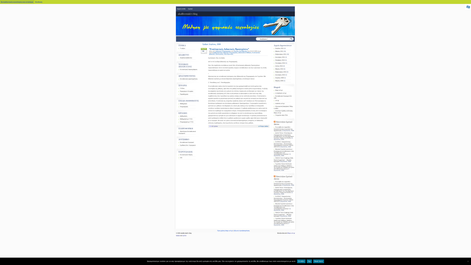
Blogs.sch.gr (291, 233)
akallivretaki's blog (187, 13)
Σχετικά (190, 9)
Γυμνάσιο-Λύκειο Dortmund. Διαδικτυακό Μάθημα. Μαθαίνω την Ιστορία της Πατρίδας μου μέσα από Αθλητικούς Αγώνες (284, 166)
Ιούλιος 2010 (279, 66)
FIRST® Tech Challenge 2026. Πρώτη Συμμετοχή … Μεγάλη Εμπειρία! (283, 159)
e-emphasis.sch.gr (280, 93)
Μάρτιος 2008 (279, 80)
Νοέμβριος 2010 (280, 60)
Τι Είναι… (183, 88)
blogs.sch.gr (279, 90)
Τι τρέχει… (183, 48)
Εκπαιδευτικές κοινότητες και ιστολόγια (17, 2)
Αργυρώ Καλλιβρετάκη (240, 51)
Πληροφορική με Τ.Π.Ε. (187, 122)
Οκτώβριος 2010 (280, 63)
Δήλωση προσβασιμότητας (242, 230)
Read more (318, 261)
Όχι (309, 261)
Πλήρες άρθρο (264, 126)
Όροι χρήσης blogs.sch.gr (225, 230)
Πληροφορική (184, 106)
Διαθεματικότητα (217, 52)
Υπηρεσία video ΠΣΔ (281, 115)
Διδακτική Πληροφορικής (223, 51)
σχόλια (184, 235)
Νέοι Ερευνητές (228, 54)
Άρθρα (178, 235)
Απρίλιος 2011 (279, 48)
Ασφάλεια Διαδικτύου (186, 58)
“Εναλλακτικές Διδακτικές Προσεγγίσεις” (229, 49)
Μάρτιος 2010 (279, 69)
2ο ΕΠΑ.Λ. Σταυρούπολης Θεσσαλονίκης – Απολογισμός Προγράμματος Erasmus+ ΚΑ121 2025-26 (283, 144)
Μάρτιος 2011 (279, 51)
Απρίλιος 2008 (279, 78)
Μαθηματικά (183, 103)
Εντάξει (301, 261)
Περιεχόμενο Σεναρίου (186, 91)
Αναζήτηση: (263, 39)
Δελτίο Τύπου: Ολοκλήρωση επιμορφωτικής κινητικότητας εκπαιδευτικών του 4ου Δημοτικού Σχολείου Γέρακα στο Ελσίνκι (284, 135)
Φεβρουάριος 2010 (280, 72)
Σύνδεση (38, 2)
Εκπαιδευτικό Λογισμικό (187, 142)
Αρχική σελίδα (181, 9)
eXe (181, 157)
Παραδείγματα (184, 94)
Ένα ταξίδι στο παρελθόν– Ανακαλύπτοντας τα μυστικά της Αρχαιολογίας (283, 128)
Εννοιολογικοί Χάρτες (186, 154)
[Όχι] (468, 261)
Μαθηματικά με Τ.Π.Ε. (186, 119)
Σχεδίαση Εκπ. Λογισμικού (188, 145)
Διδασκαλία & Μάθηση (244, 52)
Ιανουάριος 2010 (280, 75)
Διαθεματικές (183, 116)
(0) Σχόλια (214, 126)
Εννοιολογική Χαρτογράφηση (188, 69)
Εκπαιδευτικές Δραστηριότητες (189, 79)
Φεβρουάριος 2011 (280, 54)
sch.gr (277, 100)
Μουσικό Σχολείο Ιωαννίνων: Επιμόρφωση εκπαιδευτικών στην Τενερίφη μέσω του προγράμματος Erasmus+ (284, 151)
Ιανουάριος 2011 (280, 57)
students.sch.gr (280, 103)
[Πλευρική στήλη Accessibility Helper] (468, 7)
